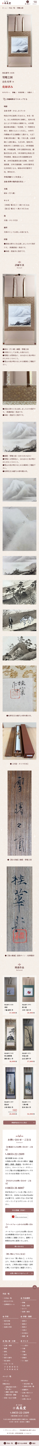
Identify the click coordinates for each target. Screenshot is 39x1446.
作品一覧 (12, 8)
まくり (24, 1308)
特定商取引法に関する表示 (28, 1430)
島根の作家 (8, 1327)
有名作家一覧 (28, 1384)
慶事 (5, 1348)
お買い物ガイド (27, 1393)
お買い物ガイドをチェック (19, 1273)
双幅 (23, 1351)
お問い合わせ (26, 1399)
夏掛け (24, 1324)
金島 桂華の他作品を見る (13, 181)
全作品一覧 (8, 1298)
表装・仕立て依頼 (10, 1398)
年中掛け (25, 1333)
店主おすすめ (8, 1301)
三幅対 (24, 1355)
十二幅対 (25, 1361)
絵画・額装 (26, 1312)
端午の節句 (8, 1358)
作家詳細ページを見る (12, 177)
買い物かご (27, 4)
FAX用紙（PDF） (19, 1210)
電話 (33, 1443)
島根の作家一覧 (29, 1386)
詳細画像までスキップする (16, 99)
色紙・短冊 (26, 1305)
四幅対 (24, 1358)
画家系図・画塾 (11, 1395)
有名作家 (21, 92)
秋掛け (24, 1327)
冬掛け (29, 92)
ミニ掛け (25, 1345)
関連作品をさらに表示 (19, 1122)
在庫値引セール (9, 1304)
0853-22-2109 (15, 1154)
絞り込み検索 (22, 1443)
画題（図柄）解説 (12, 1392)
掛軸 (13, 92)
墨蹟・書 (25, 1336)
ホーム (4, 8)
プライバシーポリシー (11, 1430)
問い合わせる (19, 1246)
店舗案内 (25, 1390)
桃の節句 (7, 1361)
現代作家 (7, 1321)
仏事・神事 (8, 1345)
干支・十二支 (8, 1364)
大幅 (23, 1348)
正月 (5, 1355)
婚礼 (5, 1351)
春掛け (24, 1321)
